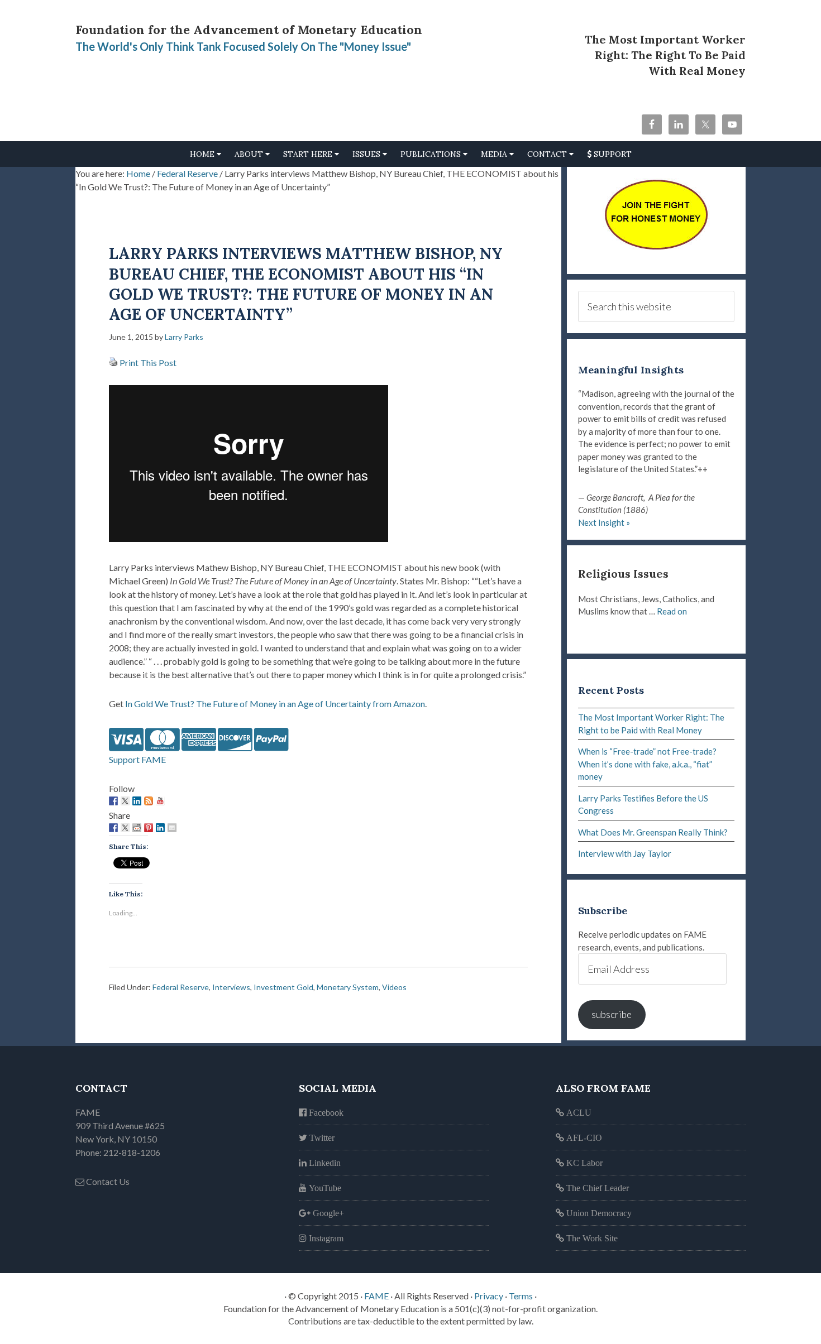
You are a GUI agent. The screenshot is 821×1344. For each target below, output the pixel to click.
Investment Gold (283, 987)
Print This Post (148, 362)
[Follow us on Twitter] (125, 800)
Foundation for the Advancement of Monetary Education (248, 29)
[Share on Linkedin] (160, 827)
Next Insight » (604, 522)
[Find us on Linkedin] (136, 800)
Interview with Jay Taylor (624, 853)
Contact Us (107, 1181)
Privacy (488, 1295)
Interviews (231, 987)
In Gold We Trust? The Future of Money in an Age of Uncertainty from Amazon (274, 703)
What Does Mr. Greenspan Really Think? (653, 832)
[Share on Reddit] (136, 827)
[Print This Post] (113, 362)
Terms (521, 1295)
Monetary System (348, 987)
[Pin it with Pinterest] (148, 827)
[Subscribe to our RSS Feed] (148, 800)
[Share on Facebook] (113, 827)
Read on (672, 611)
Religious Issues (623, 573)
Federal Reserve (180, 987)
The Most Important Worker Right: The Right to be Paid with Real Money (665, 55)
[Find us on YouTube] (160, 800)
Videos (394, 987)
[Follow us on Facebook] (113, 800)
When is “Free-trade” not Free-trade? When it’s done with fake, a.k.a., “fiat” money (647, 763)
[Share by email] (172, 827)
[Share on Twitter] (125, 827)
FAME (376, 1295)
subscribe (611, 1014)
